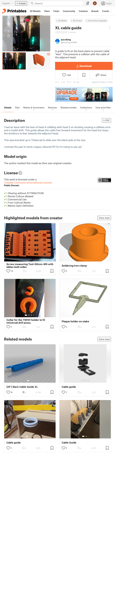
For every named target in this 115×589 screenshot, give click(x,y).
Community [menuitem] (69, 11)
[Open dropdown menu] (110, 27)
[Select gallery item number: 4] (33, 315)
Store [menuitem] (47, 11)
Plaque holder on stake (75, 321)
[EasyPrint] (88, 3)
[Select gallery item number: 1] (26, 315)
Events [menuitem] (105, 11)
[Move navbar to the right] (111, 11)
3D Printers (77, 21)
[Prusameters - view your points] (95, 3)
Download (85, 65)
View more (104, 217)
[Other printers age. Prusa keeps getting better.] (84, 94)
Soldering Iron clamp (74, 265)
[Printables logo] (14, 11)
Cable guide (69, 386)
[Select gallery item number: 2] (28, 315)
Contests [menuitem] (83, 11)
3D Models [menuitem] (35, 11)
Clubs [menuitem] (56, 11)
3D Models (62, 21)
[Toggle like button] (8, 271)
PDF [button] (107, 120)
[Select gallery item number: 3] (31, 315)
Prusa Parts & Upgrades (97, 21)
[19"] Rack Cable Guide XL (22, 386)
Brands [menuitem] (95, 11)
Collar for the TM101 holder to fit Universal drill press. (25, 321)
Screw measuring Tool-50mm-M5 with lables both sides (29, 265)
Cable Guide (69, 442)
